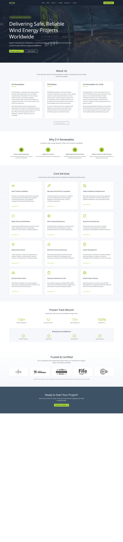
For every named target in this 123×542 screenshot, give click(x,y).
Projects (60, 2)
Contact (74, 2)
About (48, 2)
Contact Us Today (60, 405)
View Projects (31, 51)
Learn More (15, 206)
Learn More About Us (60, 123)
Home (43, 2)
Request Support (108, 2)
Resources (66, 2)
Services (53, 2)
